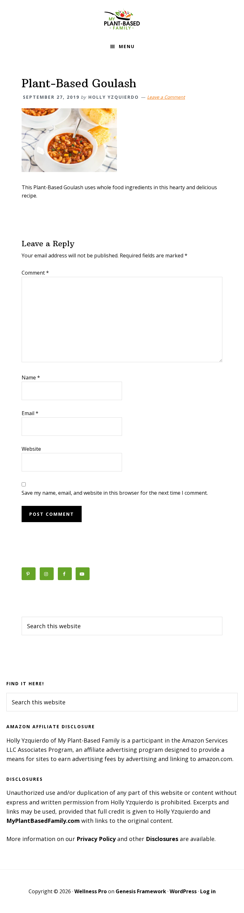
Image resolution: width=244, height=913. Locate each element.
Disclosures (162, 839)
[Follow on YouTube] (83, 573)
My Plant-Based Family (122, 19)
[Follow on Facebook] (65, 573)
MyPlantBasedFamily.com (43, 820)
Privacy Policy (96, 839)
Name (31, 377)
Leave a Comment (166, 97)
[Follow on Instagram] (47, 573)
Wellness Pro (90, 891)
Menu (127, 46)
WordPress (183, 891)
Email (30, 413)
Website (31, 448)
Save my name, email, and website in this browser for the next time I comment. (115, 492)
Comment (35, 272)
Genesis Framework (141, 891)
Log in (208, 891)
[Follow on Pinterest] (29, 573)
